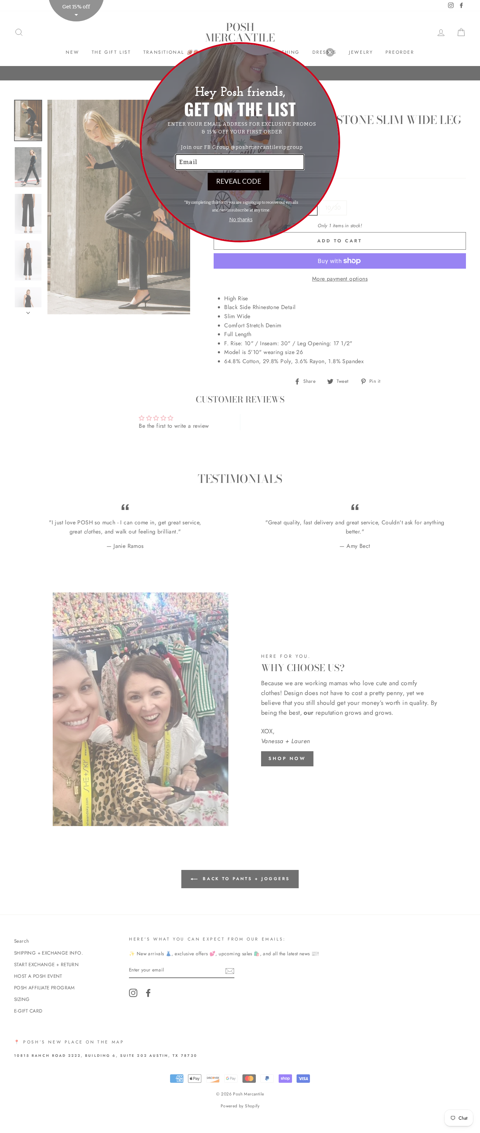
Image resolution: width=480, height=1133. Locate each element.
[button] (330, 52)
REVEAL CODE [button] (238, 181)
